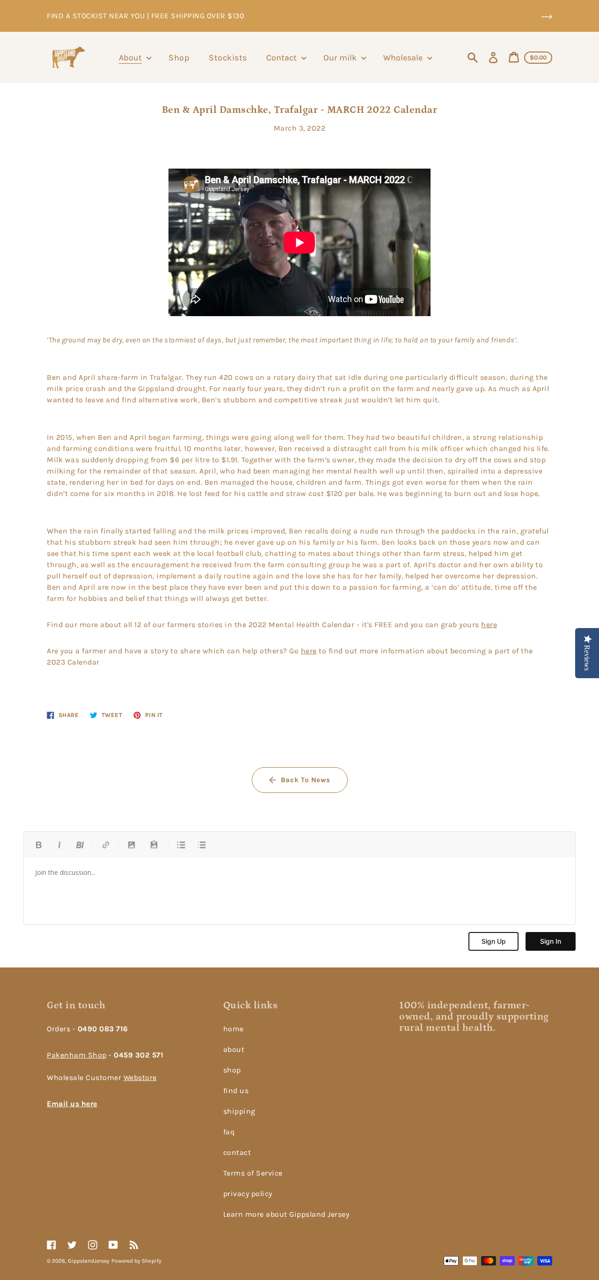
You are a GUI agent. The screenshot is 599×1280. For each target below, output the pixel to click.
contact (237, 1152)
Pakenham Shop (77, 1055)
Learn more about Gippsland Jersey (286, 1214)
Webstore (140, 1077)
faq (229, 1131)
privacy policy (247, 1193)
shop (232, 1069)
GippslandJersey (89, 1261)
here (489, 624)
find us (236, 1090)
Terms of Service (253, 1173)
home (233, 1028)
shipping (239, 1111)
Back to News (305, 780)
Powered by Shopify (136, 1261)
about (234, 1049)
